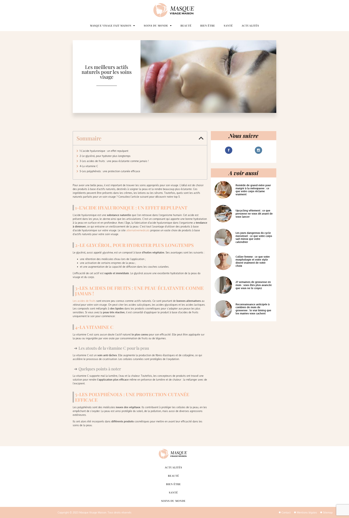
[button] (201, 138)
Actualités (250, 25)
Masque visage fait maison (110, 25)
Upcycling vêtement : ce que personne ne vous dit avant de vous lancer (254, 213)
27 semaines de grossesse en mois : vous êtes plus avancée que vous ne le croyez (254, 285)
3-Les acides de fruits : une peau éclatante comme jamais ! (114, 161)
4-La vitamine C (89, 166)
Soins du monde (156, 25)
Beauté (186, 25)
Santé (228, 25)
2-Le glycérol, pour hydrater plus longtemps (105, 155)
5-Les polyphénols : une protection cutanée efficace (110, 171)
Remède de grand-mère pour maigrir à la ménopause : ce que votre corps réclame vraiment (253, 190)
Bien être (207, 25)
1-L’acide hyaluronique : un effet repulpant (104, 150)
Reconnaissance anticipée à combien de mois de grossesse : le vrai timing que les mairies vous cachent (253, 309)
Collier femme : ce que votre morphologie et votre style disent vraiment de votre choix (253, 261)
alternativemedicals (138, 230)
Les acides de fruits (84, 300)
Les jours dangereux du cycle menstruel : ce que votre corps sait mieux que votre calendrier (254, 237)
